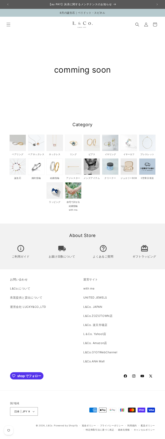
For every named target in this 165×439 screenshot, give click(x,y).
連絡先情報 (124, 429)
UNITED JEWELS (95, 297)
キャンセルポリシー (144, 429)
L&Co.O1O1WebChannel (100, 352)
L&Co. (50, 425)
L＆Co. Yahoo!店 (94, 334)
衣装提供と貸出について (26, 297)
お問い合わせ (19, 279)
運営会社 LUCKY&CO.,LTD (28, 306)
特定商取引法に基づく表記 (100, 429)
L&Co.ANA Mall (94, 361)
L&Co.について (20, 288)
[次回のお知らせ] (157, 4)
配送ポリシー (148, 425)
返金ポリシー (89, 425)
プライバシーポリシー (112, 425)
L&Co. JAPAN (92, 306)
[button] (8, 24)
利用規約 (132, 425)
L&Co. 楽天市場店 (95, 325)
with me (88, 288)
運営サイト (90, 279)
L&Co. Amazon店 (95, 343)
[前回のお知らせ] (7, 4)
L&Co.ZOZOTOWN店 (97, 315)
